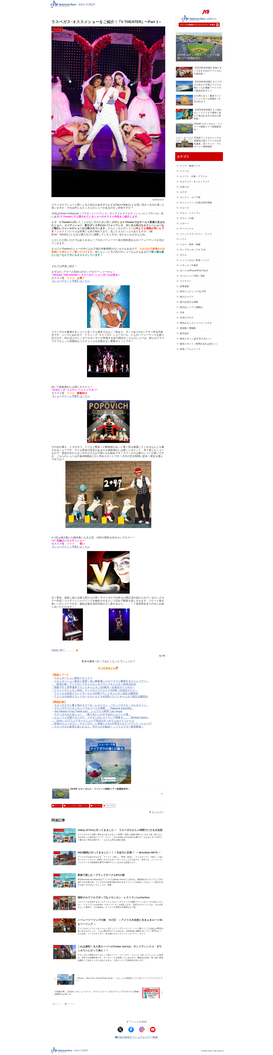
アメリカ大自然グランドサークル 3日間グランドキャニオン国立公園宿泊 (96, 693)
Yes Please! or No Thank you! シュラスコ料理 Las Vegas (88, 711)
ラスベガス (97, 806)
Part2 (54, 650)
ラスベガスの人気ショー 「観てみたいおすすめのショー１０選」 (92, 714)
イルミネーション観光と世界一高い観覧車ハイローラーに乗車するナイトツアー (100, 681)
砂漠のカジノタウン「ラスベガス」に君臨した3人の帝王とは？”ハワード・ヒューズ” (103, 723)
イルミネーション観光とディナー (73, 678)
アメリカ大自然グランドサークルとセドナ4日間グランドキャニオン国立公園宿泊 (101, 696)
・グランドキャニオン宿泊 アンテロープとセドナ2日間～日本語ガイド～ (94, 690)
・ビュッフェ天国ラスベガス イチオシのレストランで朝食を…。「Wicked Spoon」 (100, 717)
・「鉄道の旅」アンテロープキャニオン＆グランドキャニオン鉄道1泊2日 (93, 684)
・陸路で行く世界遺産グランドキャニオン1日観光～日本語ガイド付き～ (93, 687)
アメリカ (58, 806)
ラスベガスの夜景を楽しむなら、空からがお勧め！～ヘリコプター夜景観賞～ (99, 726)
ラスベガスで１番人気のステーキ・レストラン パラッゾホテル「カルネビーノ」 (101, 705)
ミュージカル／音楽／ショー (77, 806)
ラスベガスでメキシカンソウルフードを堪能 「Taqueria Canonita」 (94, 708)
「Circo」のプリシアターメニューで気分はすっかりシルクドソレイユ (94, 720)
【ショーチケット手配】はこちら (70, 281)
